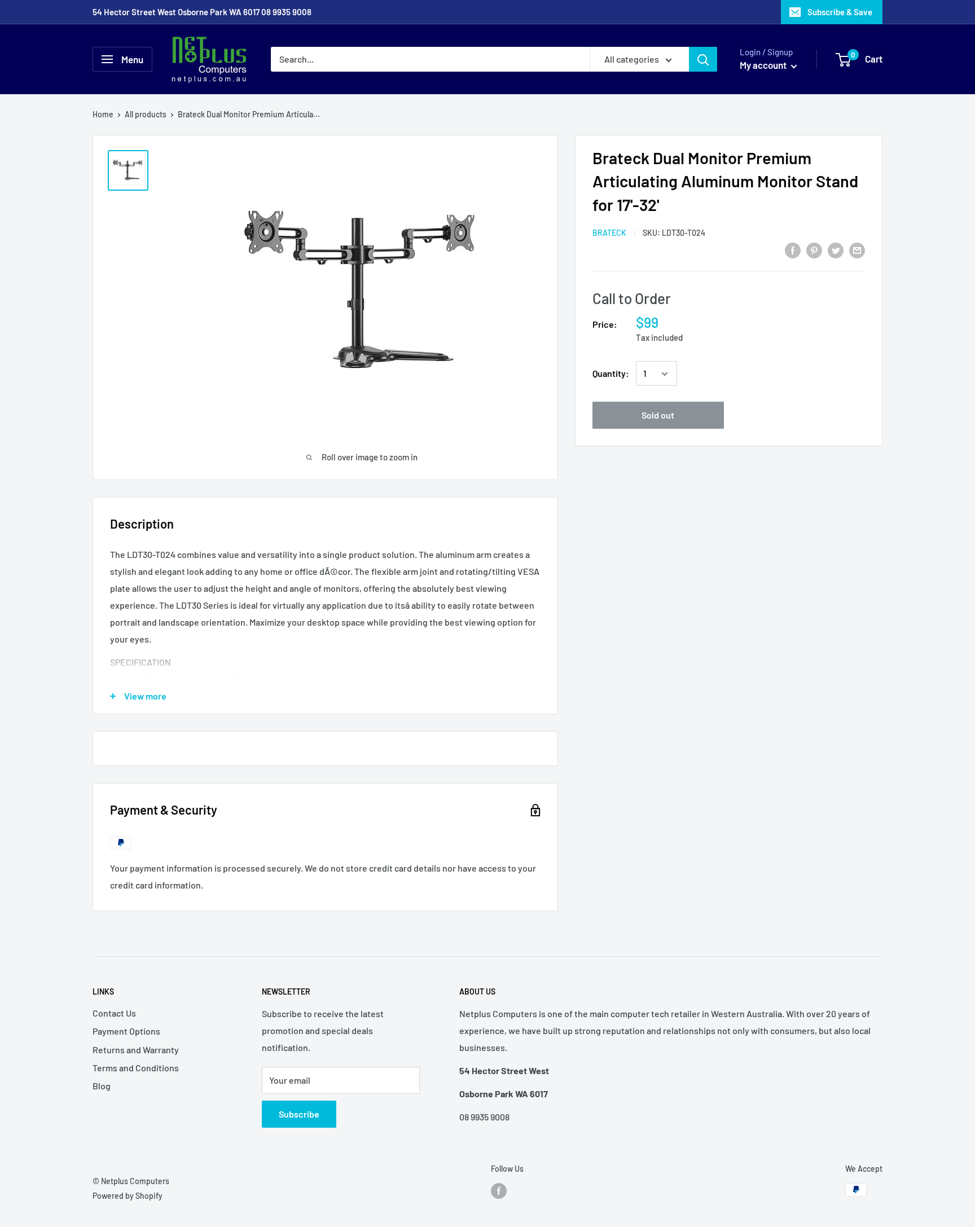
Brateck (609, 233)
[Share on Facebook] (793, 249)
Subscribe (299, 1114)
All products (145, 114)
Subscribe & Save (839, 12)
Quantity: (610, 373)
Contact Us (114, 1013)
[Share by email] (857, 249)
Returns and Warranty (136, 1049)
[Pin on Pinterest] (814, 249)
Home (103, 114)
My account (764, 65)
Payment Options (126, 1031)
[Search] (703, 59)
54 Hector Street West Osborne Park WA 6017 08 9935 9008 (202, 12)
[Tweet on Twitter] (836, 249)
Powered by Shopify (127, 1195)
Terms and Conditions (136, 1067)
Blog (102, 1085)
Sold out (658, 415)
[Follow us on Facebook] (499, 1191)
